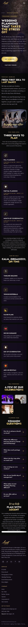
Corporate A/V (5, 599)
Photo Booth (5, 572)
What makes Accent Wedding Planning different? (10, 485)
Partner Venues (11, 65)
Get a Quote (9, 59)
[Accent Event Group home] (5, 3)
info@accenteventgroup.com (9, 609)
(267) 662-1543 (5, 611)
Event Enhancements (7, 579)
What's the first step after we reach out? (12, 459)
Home (3, 12)
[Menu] (24, 3)
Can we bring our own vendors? (11, 468)
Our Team (4, 591)
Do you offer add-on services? (10, 495)
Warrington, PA (10, 614)
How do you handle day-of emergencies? (12, 476)
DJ (2, 624)
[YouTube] (11, 561)
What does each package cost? (12, 451)
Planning (23, 624)
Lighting (12, 624)
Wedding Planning (6, 577)
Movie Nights (5, 582)
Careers (4, 596)
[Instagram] (3, 561)
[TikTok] (7, 561)
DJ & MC (4, 569)
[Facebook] (15, 561)
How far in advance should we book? (12, 432)
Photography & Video (7, 574)
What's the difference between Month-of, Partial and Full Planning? (12, 441)
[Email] (19, 561)
